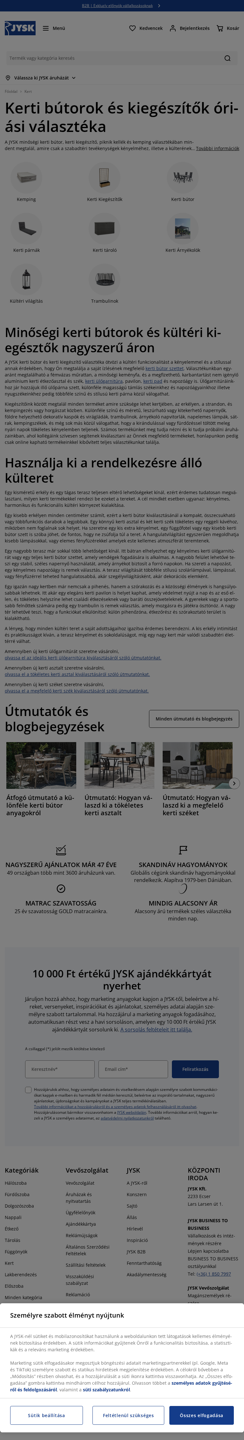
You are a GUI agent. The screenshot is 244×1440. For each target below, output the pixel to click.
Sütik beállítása (46, 1415)
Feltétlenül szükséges (128, 1415)
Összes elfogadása (201, 1415)
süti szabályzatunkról (106, 1390)
